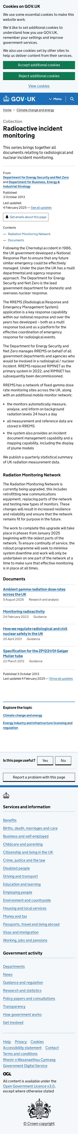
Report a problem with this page (39, 777)
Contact (52, 1047)
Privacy (21, 1041)
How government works (22, 1014)
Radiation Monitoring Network (29, 234)
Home (7, 110)
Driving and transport (20, 876)
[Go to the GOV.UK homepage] (19, 99)
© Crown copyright (39, 1123)
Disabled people (16, 868)
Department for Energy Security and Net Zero (36, 177)
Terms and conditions (20, 1053)
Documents (16, 240)
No (66, 760)
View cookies (39, 86)
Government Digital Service (25, 1065)
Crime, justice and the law (24, 860)
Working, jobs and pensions (25, 940)
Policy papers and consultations (29, 998)
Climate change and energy (35, 110)
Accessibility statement (22, 1047)
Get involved (13, 1022)
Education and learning (22, 884)
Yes (47, 760)
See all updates (41, 207)
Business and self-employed (26, 836)
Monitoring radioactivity (24, 611)
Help (7, 1041)
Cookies (37, 1041)
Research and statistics (22, 990)
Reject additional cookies (39, 76)
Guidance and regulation (23, 982)
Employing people (17, 892)
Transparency (14, 1006)
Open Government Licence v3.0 (29, 1086)
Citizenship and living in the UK (28, 852)
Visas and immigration (21, 932)
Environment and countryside (27, 900)
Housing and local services (24, 908)
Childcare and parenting (23, 844)
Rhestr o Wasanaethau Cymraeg (29, 1059)
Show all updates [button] (61, 678)
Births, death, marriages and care (30, 828)
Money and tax (15, 916)
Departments (14, 966)
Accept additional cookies (39, 65)
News (8, 974)
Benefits (10, 820)
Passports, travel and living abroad (31, 924)
